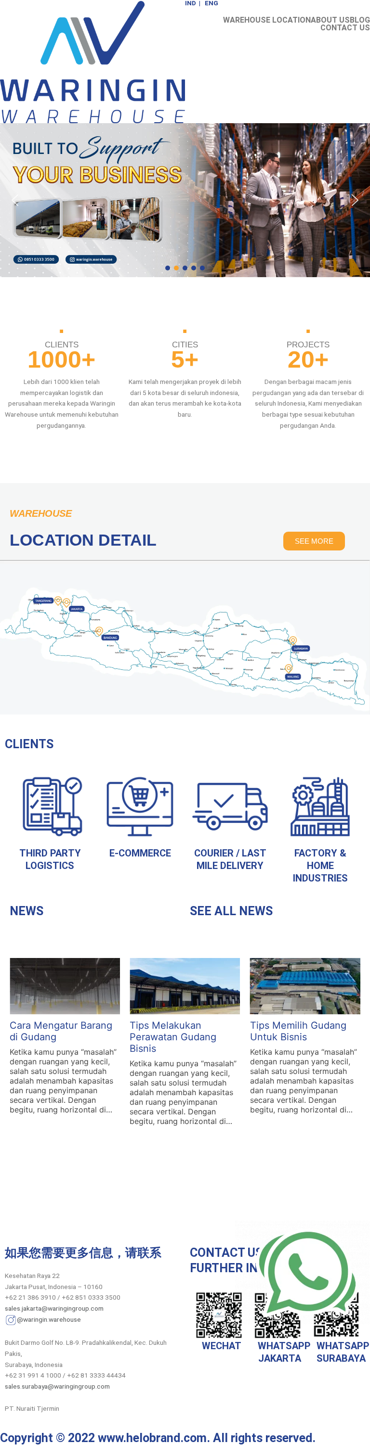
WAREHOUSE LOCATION (267, 20)
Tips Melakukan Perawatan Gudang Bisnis (173, 1037)
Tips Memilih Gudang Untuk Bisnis (298, 1031)
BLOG (360, 20)
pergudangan (272, 392)
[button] (15, 200)
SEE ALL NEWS (231, 911)
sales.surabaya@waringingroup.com (57, 1386)
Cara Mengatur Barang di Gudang (61, 1031)
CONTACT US (345, 28)
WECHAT (219, 1346)
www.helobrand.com (152, 1438)
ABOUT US (330, 20)
